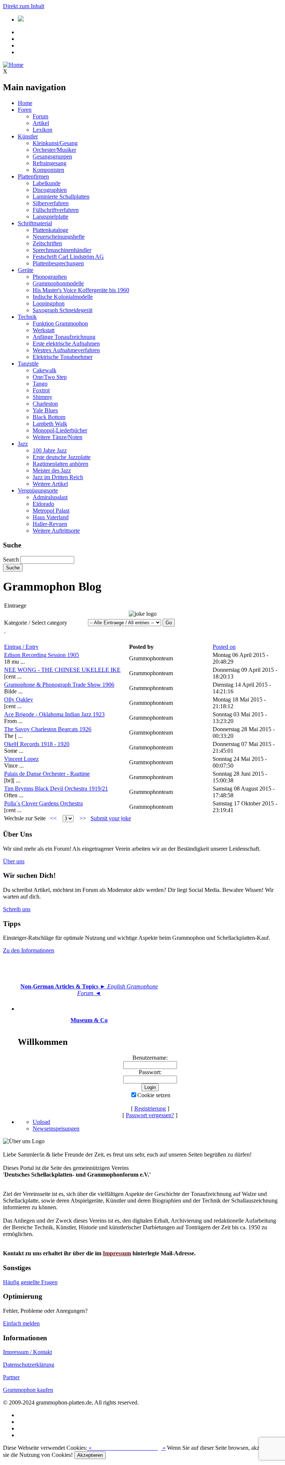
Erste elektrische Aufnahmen (66, 343)
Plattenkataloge (50, 230)
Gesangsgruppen (52, 156)
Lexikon (42, 130)
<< (53, 818)
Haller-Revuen (50, 524)
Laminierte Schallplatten (61, 196)
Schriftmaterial (35, 223)
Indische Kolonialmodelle (63, 297)
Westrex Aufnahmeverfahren (66, 350)
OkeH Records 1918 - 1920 (36, 744)
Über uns (13, 861)
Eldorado (43, 504)
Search (11, 559)
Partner (11, 1377)
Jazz (23, 444)
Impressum (117, 1253)
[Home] (13, 65)
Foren (25, 110)
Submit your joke (111, 818)
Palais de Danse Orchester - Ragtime (47, 774)
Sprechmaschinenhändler (62, 250)
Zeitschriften (47, 243)
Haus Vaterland (51, 517)
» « (126, 1448)
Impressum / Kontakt (27, 1352)
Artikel (41, 123)
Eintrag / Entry (21, 647)
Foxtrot (41, 390)
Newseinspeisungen (56, 1128)
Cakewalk (44, 370)
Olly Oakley (18, 699)
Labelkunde (46, 183)
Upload (41, 1122)
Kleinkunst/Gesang (55, 143)
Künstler (28, 136)
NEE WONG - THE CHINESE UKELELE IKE (62, 670)
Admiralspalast (50, 497)
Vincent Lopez (21, 759)
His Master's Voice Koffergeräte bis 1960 (81, 290)
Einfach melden (21, 1323)
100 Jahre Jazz (50, 450)
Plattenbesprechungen (58, 263)
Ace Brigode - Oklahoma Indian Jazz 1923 (54, 714)
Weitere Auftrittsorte (56, 530)
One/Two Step (50, 377)
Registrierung (150, 1108)
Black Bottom (49, 417)
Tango (40, 383)
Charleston (45, 403)
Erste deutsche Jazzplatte (62, 457)
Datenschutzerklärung (28, 1364)
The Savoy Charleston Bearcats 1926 (47, 729)
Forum (40, 116)
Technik (27, 317)
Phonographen (50, 277)
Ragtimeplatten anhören (60, 464)
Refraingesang (49, 163)
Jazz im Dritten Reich (58, 477)
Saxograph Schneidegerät (62, 310)
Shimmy (42, 397)
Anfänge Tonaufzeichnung (64, 337)
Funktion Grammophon (60, 323)
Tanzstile (28, 363)
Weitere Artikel (50, 484)
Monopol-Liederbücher (60, 430)
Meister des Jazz (52, 470)
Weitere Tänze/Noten (57, 437)
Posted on (224, 647)
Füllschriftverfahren (56, 210)
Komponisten (48, 170)
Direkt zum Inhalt (23, 6)
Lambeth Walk (50, 424)
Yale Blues (45, 410)
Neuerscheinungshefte (59, 236)
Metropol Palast (51, 510)
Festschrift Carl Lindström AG (68, 257)
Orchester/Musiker (54, 150)
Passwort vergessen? (150, 1115)
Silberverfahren (51, 203)
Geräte (25, 270)
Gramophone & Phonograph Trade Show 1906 (59, 684)
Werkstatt (44, 330)
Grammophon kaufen (28, 1390)
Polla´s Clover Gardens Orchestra (43, 803)
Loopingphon (49, 303)
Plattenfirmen (33, 176)
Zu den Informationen (28, 950)
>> (82, 818)
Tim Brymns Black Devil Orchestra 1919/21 (56, 788)
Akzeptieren (90, 1455)
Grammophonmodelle (58, 283)
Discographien (50, 190)
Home (25, 103)
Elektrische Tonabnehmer (62, 357)
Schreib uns (16, 909)
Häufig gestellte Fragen (30, 1282)
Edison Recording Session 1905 (41, 655)
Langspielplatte (50, 216)
